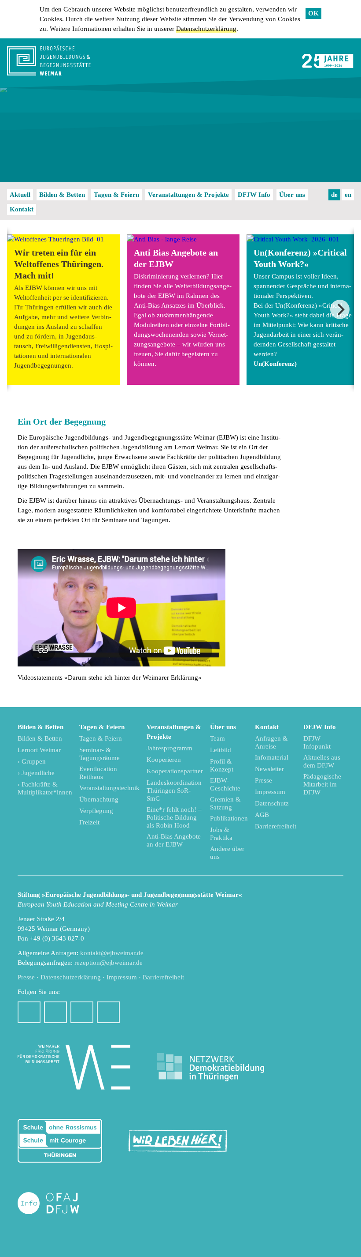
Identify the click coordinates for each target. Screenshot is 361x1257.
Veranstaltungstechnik (109, 787)
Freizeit (89, 822)
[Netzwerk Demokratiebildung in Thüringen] (210, 1067)
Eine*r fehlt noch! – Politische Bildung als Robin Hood (174, 817)
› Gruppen (32, 761)
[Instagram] (55, 1012)
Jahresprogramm (169, 748)
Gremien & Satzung (225, 803)
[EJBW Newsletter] (108, 1012)
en (348, 194)
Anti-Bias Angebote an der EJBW (174, 840)
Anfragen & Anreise (271, 742)
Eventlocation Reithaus (98, 772)
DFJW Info (254, 194)
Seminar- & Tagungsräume (99, 753)
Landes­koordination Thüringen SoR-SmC (174, 790)
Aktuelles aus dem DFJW (321, 761)
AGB (262, 814)
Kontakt (21, 209)
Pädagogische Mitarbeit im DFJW (322, 784)
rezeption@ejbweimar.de (108, 962)
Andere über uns (227, 852)
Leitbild (220, 749)
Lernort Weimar (39, 749)
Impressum (270, 791)
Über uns (292, 194)
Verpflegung (96, 810)
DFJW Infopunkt (317, 742)
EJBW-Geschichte (225, 784)
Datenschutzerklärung (206, 28)
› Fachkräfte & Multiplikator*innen (45, 788)
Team (217, 738)
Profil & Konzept (221, 765)
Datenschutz (272, 803)
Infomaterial (271, 757)
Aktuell (20, 194)
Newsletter (269, 768)
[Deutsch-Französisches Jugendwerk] (58, 1203)
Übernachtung (98, 799)
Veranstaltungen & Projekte (188, 194)
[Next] (340, 309)
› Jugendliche (36, 772)
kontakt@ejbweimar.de (112, 952)
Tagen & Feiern (116, 194)
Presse (263, 780)
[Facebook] (29, 1012)
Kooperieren (164, 759)
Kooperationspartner (175, 771)
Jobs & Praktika (221, 833)
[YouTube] (81, 1012)
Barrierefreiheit (275, 826)
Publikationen (229, 818)
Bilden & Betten (62, 194)
